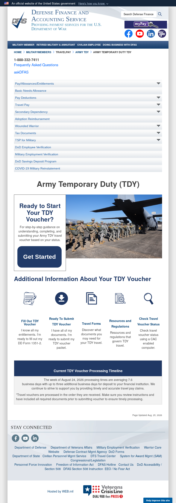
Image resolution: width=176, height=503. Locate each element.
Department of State (26, 456)
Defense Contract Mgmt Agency (85, 451)
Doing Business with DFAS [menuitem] (120, 44)
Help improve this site (158, 500)
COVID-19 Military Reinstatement (37, 168)
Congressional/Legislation (88, 460)
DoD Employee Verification (33, 147)
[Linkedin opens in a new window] (151, 33)
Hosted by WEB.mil (60, 491)
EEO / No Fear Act (118, 469)
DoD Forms (117, 451)
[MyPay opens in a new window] (145, 24)
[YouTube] (25, 438)
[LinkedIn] (35, 438)
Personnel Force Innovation (33, 464)
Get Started (39, 256)
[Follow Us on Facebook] (15, 438)
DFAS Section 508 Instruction (83, 469)
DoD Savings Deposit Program (35, 161)
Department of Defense (30, 447)
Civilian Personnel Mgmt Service (65, 456)
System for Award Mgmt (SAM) (141, 456)
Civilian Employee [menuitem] (89, 44)
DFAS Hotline (107, 464)
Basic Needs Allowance (30, 90)
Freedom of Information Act (75, 464)
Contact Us (126, 464)
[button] (93, 3)
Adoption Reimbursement (32, 119)
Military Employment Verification (36, 154)
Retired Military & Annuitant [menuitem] (55, 44)
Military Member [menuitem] (23, 44)
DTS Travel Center (103, 456)
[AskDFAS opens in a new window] (162, 33)
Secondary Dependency (31, 112)
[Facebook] (128, 33)
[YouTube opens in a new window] (140, 33)
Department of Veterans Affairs (71, 447)
